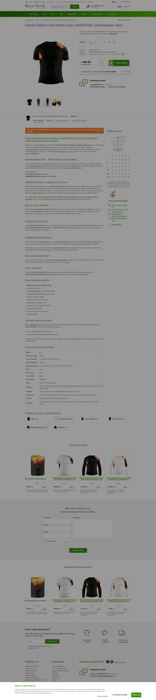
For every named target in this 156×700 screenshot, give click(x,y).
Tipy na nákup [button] (33, 14)
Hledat (75, 6)
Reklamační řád (29, 673)
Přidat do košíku (121, 63)
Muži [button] (44, 14)
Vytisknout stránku (126, 20)
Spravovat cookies (102, 696)
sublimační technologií (77, 197)
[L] (99, 42)
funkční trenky (45, 242)
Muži (38, 20)
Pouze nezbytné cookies (120, 695)
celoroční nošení (75, 166)
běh (35, 149)
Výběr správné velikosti (69, 2)
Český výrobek (56, 678)
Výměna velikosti (30, 668)
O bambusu (36, 2)
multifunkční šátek (65, 242)
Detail (44, 487)
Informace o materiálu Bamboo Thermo (119, 219)
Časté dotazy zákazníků (59, 668)
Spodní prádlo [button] (72, 14)
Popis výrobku (38, 121)
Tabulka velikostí (62, 121)
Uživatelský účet (126, 2)
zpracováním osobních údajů (42, 646)
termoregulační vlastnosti (37, 166)
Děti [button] (61, 14)
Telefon (45, 532)
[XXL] (109, 42)
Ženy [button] (53, 14)
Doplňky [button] (84, 14)
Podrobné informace (45, 693)
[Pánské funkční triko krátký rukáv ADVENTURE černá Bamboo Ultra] (29, 102)
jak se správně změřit (75, 339)
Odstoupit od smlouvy (120, 662)
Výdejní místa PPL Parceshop (60, 671)
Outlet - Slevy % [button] (112, 14)
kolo (37, 149)
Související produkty (79, 121)
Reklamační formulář (31, 671)
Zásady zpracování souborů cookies (35, 680)
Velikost (82, 42)
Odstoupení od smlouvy (31, 666)
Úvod (26, 2)
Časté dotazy (58, 2)
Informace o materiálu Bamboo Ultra (119, 206)
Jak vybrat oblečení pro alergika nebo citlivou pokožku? (119, 211)
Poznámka (76, 517)
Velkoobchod (56, 675)
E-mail (45, 525)
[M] (95, 42)
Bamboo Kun (41, 186)
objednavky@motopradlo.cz (98, 87)
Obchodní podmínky (30, 675)
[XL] (104, 42)
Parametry (50, 121)
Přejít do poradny (116, 224)
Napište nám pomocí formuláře (117, 87)
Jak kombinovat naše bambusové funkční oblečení (118, 215)
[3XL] (114, 42)
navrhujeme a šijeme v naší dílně (65, 151)
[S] (90, 42)
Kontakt (90, 2)
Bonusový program (57, 666)
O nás (30, 2)
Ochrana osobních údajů (32, 678)
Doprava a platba (82, 2)
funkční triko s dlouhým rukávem (82, 244)
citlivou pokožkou (37, 193)
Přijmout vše (136, 695)
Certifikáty (55, 673)
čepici (95, 242)
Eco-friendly (50, 2)
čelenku (90, 242)
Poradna (43, 2)
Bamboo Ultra (47, 164)
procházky (30, 149)
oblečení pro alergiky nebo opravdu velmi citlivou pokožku (61, 199)
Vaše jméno (46, 517)
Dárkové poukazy (97, 14)
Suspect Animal (29, 20)
